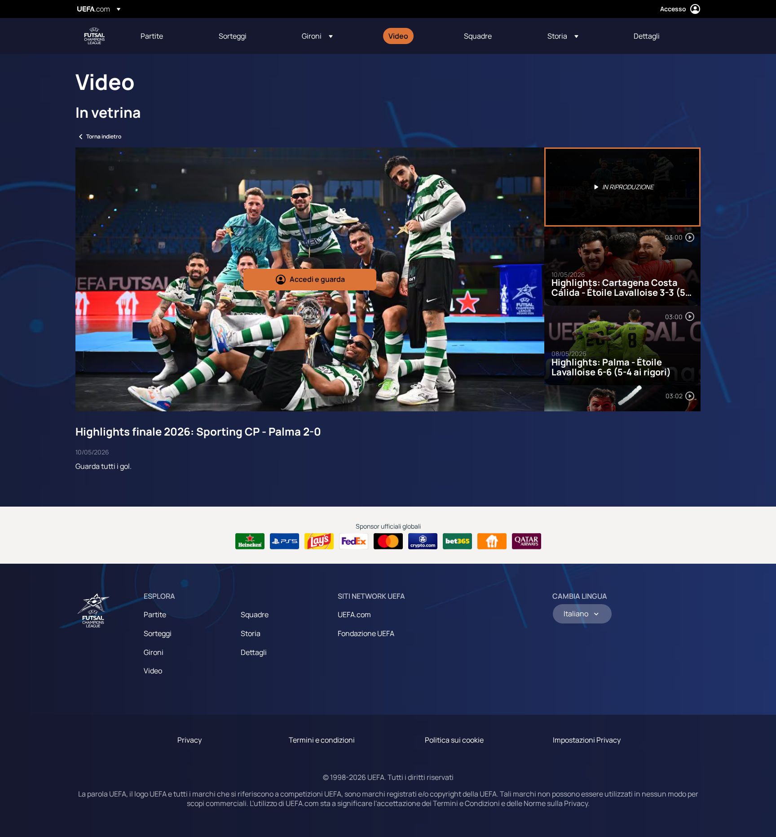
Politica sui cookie (454, 740)
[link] (152, 36)
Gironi (153, 652)
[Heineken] (250, 541)
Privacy (189, 740)
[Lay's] (319, 541)
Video (153, 671)
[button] (317, 36)
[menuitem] (168, 36)
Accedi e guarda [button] (317, 279)
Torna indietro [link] (103, 136)
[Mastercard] (388, 541)
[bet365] (457, 541)
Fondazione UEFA (366, 633)
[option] (622, 187)
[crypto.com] (422, 541)
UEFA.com (354, 614)
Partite (155, 614)
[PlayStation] (284, 541)
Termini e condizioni (322, 740)
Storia (250, 633)
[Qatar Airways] (526, 541)
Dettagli (254, 652)
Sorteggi (158, 633)
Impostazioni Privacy (587, 740)
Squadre (255, 614)
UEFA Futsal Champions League (94, 36)
